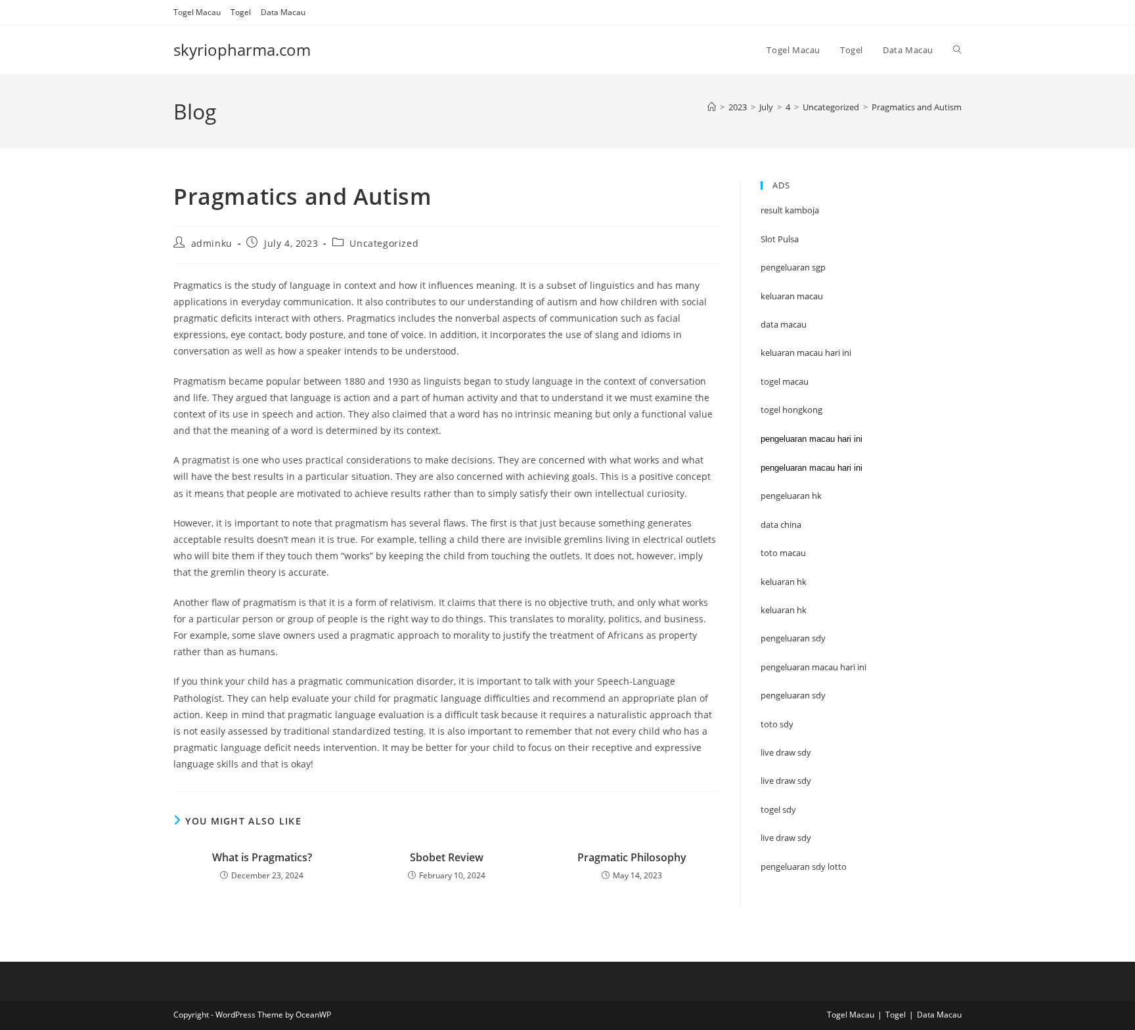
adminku (212, 243)
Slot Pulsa (780, 239)
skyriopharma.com (242, 49)
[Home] (711, 107)
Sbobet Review (446, 857)
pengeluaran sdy (793, 695)
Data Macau (283, 12)
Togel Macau (197, 12)
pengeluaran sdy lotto (804, 866)
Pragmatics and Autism (917, 107)
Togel (241, 12)
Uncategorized (383, 243)
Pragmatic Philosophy (631, 857)
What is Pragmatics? (262, 857)
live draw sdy (786, 838)
